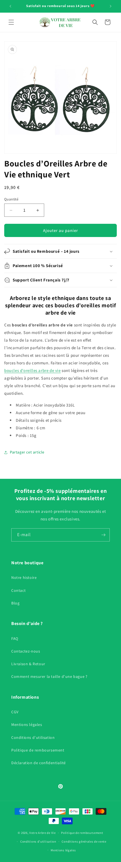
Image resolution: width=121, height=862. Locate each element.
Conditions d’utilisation (33, 737)
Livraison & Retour (28, 663)
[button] (11, 22)
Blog (15, 603)
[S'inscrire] (103, 534)
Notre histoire (24, 577)
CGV (15, 711)
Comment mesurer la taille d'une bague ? (49, 676)
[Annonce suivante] (110, 6)
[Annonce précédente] (10, 6)
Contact (18, 590)
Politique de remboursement (37, 750)
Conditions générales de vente (84, 841)
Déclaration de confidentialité (38, 762)
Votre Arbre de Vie (42, 833)
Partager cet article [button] (27, 452)
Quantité (11, 199)
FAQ (14, 638)
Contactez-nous (25, 651)
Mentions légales (26, 724)
